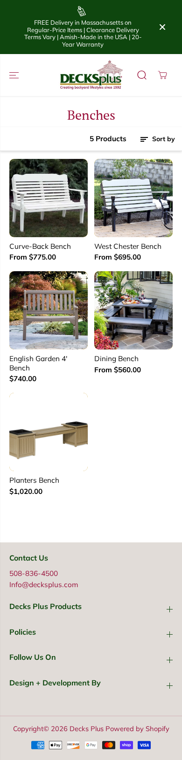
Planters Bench (34, 480)
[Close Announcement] (162, 27)
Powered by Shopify (137, 728)
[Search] (142, 75)
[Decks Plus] (91, 75)
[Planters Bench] (48, 432)
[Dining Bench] (133, 310)
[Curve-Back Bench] (48, 198)
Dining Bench (116, 358)
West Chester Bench (127, 246)
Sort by (162, 139)
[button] (15, 75)
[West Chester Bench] (133, 198)
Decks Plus (87, 728)
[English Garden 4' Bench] (48, 310)
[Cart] (162, 75)
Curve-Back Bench (40, 246)
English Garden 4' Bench (38, 363)
